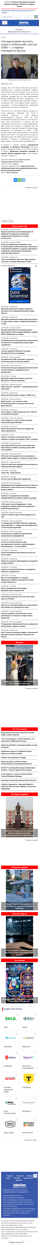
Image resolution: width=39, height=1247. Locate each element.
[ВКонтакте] (15, 180)
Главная (10, 1176)
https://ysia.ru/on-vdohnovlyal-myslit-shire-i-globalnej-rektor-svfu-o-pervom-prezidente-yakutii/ (19, 168)
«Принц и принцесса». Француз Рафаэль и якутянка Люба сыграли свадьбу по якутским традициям (18, 786)
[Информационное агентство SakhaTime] (22, 23)
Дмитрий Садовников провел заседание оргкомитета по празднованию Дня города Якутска (17, 311)
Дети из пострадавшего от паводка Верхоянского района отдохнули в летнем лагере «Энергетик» (17, 580)
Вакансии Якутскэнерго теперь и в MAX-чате (18, 395)
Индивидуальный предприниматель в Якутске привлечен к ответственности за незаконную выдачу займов (19, 487)
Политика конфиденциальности (13, 1195)
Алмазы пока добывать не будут (13, 757)
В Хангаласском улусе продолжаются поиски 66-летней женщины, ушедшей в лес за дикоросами (19, 370)
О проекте (20, 1176)
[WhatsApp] (19, 180)
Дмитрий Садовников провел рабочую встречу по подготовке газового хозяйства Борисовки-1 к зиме (19, 321)
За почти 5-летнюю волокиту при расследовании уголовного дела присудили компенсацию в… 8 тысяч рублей (18, 544)
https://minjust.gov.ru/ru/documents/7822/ (14, 1234)
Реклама (17, 1178)
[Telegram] (23, 180)
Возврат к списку (7, 221)
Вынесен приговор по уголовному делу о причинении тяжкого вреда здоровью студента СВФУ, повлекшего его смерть (19, 332)
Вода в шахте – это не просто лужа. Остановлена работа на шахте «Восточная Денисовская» (17, 403)
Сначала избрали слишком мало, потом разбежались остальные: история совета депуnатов (16, 615)
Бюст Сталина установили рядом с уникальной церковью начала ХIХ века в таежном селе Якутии (19, 634)
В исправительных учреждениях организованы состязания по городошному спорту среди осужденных (19, 342)
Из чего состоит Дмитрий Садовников (16, 479)
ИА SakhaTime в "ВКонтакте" (20, 32)
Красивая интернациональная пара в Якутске (18, 780)
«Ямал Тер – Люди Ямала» (11, 473)
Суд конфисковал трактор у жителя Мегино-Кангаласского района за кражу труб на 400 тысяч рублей (18, 447)
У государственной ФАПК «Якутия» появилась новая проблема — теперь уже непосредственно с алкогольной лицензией (19, 525)
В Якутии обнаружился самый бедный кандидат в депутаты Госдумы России (19, 4)
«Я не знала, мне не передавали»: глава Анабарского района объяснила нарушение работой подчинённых (18, 506)
